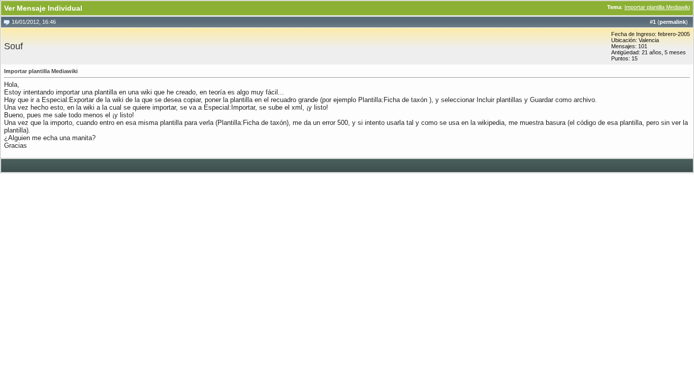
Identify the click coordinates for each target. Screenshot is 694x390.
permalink (672, 22)
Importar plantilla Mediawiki (657, 7)
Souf (13, 46)
